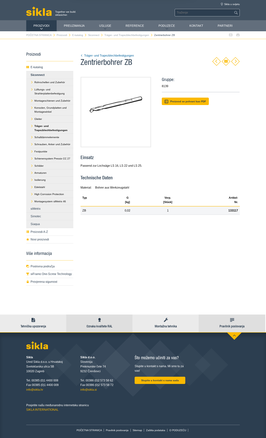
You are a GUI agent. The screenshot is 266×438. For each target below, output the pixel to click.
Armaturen (40, 172)
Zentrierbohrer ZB (164, 35)
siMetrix (36, 208)
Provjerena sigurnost (44, 281)
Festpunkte (40, 151)
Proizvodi (41, 25)
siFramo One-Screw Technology (51, 273)
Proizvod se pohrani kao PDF (188, 101)
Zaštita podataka (155, 430)
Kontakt (196, 25)
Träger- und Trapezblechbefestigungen (126, 35)
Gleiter (38, 118)
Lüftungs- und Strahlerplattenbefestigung (49, 91)
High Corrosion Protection (49, 194)
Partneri (225, 25)
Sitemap (137, 430)
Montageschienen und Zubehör (52, 100)
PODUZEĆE (167, 25)
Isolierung (40, 179)
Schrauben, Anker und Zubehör (52, 144)
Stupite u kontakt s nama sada (160, 380)
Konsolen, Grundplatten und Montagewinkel (50, 109)
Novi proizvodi (40, 239)
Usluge (105, 25)
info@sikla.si (88, 389)
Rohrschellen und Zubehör (49, 82)
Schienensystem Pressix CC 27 (52, 158)
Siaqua (35, 224)
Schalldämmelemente (46, 137)
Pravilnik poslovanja (117, 430)
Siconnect (93, 35)
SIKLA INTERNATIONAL (42, 409)
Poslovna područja (43, 266)
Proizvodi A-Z (39, 231)
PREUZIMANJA (74, 25)
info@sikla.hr (34, 389)
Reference (135, 25)
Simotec (36, 216)
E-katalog (77, 35)
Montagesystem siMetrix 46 (50, 201)
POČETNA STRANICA (39, 35)
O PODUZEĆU (177, 430)
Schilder (39, 165)
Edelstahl (39, 187)
